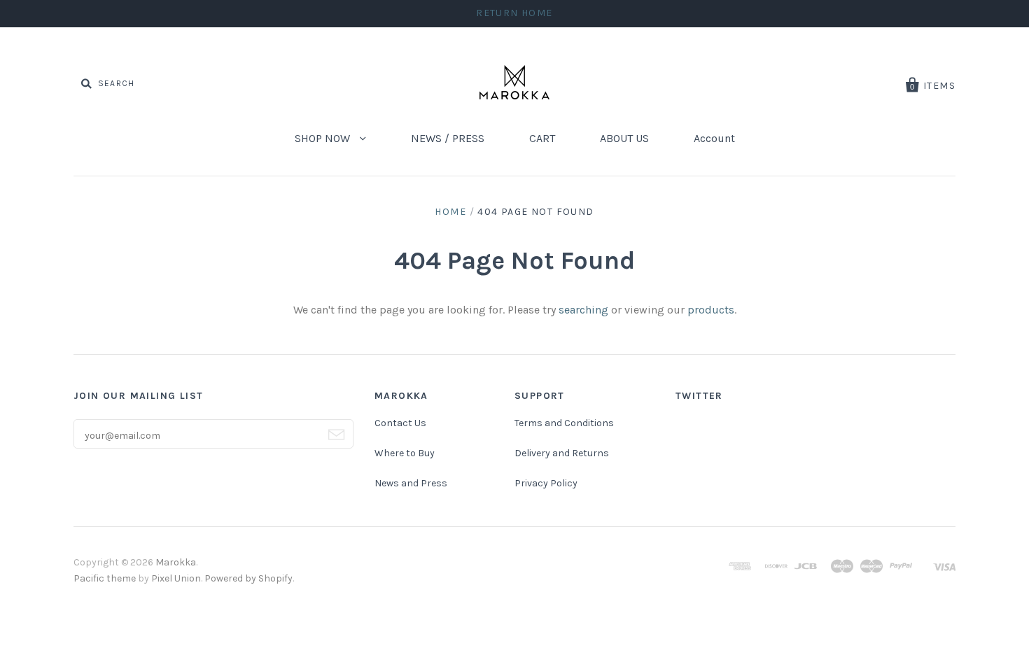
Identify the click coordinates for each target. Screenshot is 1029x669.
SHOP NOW (324, 138)
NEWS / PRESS (447, 138)
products (710, 309)
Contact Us (400, 423)
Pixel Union (176, 578)
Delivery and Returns (561, 453)
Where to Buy (404, 453)
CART (542, 138)
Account (714, 138)
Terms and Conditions (564, 423)
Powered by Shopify (248, 578)
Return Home (514, 13)
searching (583, 309)
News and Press (410, 483)
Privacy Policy (546, 483)
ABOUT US (624, 138)
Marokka (175, 562)
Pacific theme (105, 578)
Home (450, 212)
